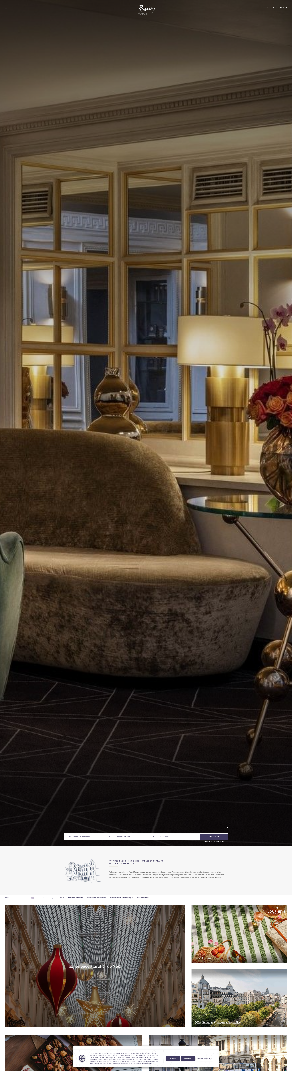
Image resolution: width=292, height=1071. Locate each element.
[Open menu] (6, 8)
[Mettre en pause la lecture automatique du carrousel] (226, 828)
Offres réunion (143, 898)
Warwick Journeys (75, 898)
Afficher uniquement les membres (17, 898)
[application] (146, 1056)
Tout (62, 898)
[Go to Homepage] (146, 9)
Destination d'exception (97, 898)
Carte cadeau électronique (121, 898)
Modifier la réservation (214, 842)
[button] (73, 837)
